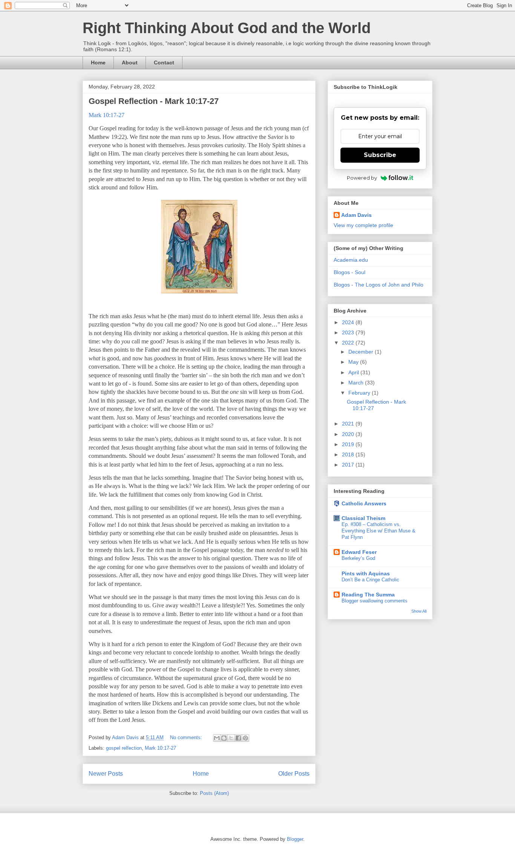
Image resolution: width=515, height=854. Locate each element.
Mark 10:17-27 (160, 748)
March (356, 383)
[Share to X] (231, 738)
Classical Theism (363, 518)
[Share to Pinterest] (245, 738)
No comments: (187, 737)
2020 (349, 434)
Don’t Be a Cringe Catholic (370, 580)
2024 (349, 322)
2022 (349, 343)
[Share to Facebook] (238, 738)
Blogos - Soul (349, 272)
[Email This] (217, 738)
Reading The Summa (368, 595)
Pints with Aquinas (366, 573)
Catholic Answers (364, 503)
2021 (349, 424)
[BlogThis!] (224, 738)
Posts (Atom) (214, 793)
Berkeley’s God (358, 558)
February (360, 393)
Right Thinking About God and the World (227, 28)
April (354, 372)
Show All (418, 611)
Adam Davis (356, 215)
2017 (349, 465)
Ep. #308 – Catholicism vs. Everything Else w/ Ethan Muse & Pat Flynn (378, 531)
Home (98, 62)
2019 (349, 444)
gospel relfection (124, 748)
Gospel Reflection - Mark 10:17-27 (154, 101)
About (130, 62)
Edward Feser (359, 552)
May (354, 362)
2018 (349, 454)
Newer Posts (106, 773)
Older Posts (294, 773)
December (361, 352)
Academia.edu (351, 260)
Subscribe (380, 155)
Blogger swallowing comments (375, 601)
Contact (164, 62)
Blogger (295, 839)
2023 (349, 332)
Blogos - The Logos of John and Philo (378, 285)
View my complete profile (363, 225)
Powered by (362, 178)
